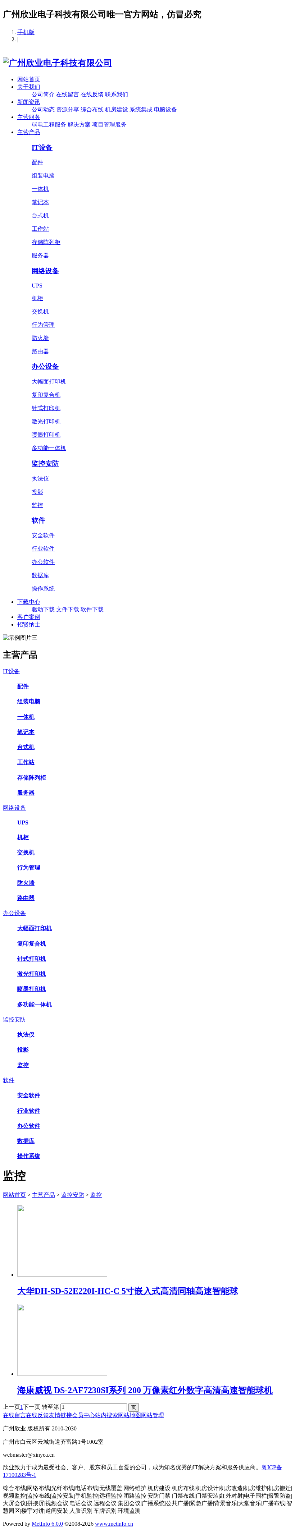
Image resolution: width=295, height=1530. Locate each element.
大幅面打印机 (49, 381)
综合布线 (92, 109)
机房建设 (116, 109)
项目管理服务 (109, 124)
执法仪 (40, 478)
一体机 (40, 189)
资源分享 (67, 109)
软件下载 (92, 609)
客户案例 (28, 617)
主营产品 (28, 132)
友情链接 (60, 1415)
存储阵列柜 (46, 242)
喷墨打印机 (46, 435)
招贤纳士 (28, 624)
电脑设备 (165, 109)
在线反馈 (92, 94)
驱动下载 (43, 609)
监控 (37, 505)
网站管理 (152, 1415)
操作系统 (43, 588)
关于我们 (28, 87)
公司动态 (43, 109)
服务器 (40, 255)
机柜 (37, 298)
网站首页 (28, 79)
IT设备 (42, 147)
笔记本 (40, 202)
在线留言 (67, 94)
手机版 (26, 32)
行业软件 (43, 549)
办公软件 (43, 562)
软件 (38, 520)
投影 (37, 492)
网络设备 (45, 271)
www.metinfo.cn (114, 1524)
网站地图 (129, 1415)
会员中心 (83, 1415)
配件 (37, 162)
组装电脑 (43, 176)
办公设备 (45, 366)
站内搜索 (106, 1415)
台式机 (40, 215)
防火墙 (40, 338)
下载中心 (28, 602)
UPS (37, 285)
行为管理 (43, 325)
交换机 (40, 311)
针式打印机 (46, 408)
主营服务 (28, 117)
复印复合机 (46, 395)
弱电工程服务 (49, 124)
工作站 (40, 229)
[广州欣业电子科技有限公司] (57, 63)
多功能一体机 (49, 448)
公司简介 (43, 94)
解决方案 (79, 124)
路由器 (40, 351)
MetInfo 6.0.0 (47, 1524)
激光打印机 (46, 421)
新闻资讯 (28, 102)
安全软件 (43, 535)
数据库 (40, 575)
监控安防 (45, 463)
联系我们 (116, 94)
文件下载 (67, 609)
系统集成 (141, 109)
